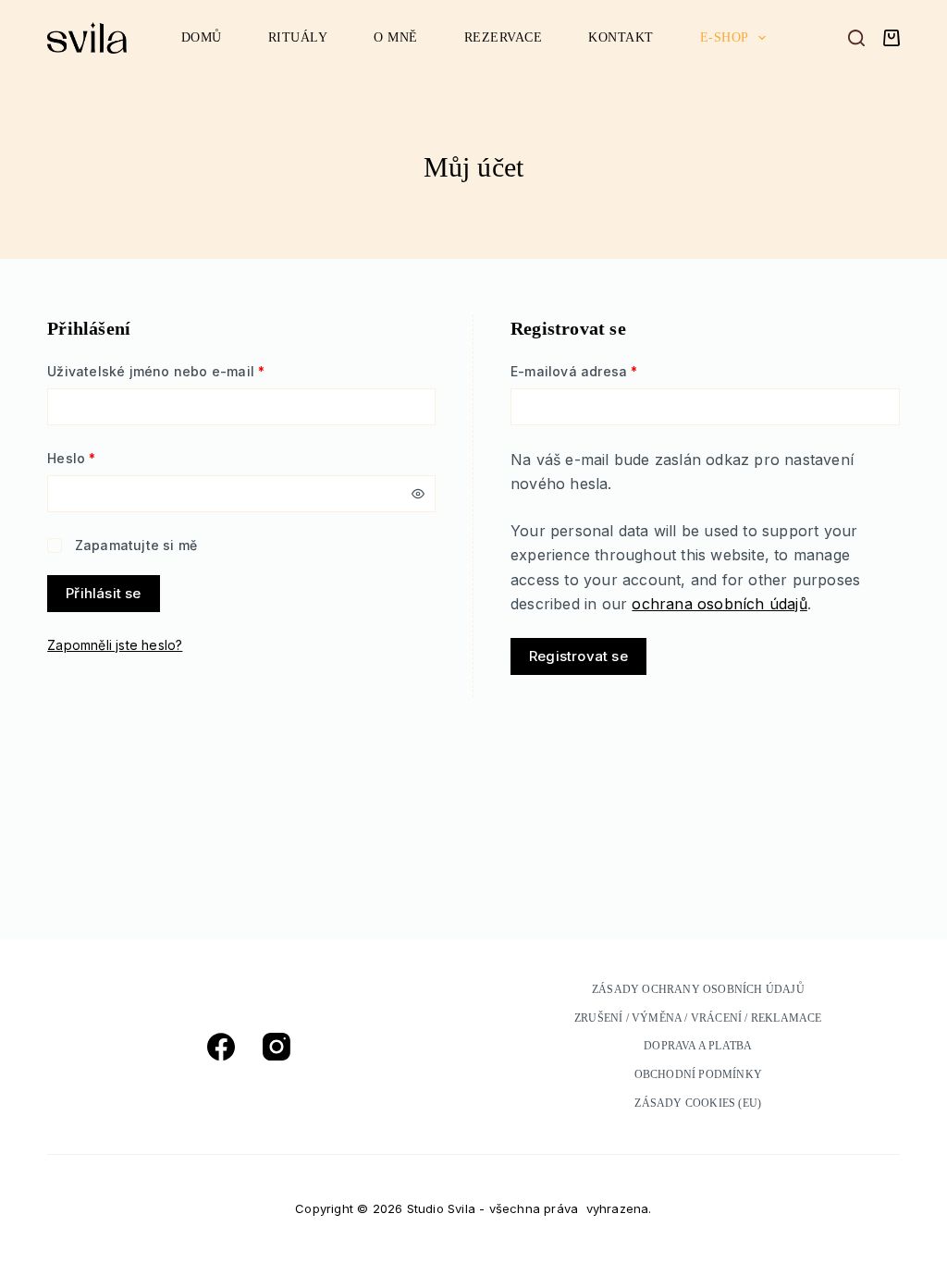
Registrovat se (578, 656)
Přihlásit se (103, 593)
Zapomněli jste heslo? (114, 645)
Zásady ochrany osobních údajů (698, 989)
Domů (201, 37)
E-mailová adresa (600, 370)
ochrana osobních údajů (719, 604)
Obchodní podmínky (698, 1074)
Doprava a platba (698, 1045)
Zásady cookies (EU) (697, 1103)
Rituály (298, 37)
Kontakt (621, 37)
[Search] (856, 38)
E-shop (724, 37)
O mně (396, 37)
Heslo (98, 457)
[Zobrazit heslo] (418, 493)
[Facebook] (221, 1047)
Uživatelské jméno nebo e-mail (182, 370)
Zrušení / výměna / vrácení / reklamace (698, 1018)
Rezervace (503, 37)
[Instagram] (276, 1047)
